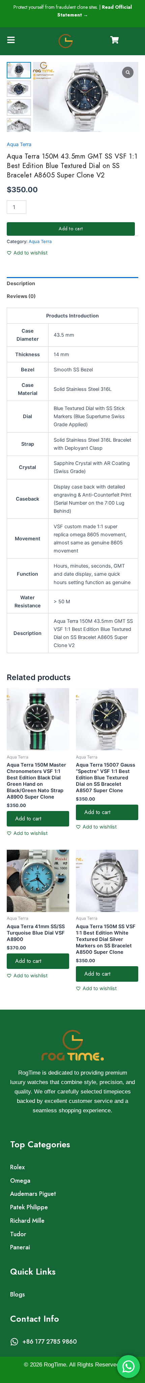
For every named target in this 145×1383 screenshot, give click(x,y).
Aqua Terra (19, 144)
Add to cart (71, 228)
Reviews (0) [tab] (21, 296)
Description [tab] (21, 283)
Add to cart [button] (28, 818)
